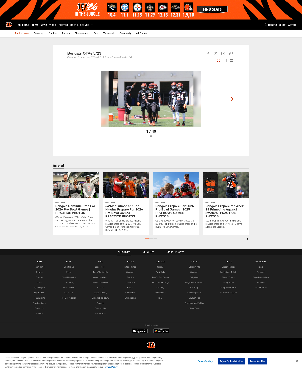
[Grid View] (225, 60)
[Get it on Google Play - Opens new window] (161, 332)
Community (69, 282)
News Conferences (100, 282)
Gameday (130, 272)
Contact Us (39, 308)
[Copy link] (230, 53)
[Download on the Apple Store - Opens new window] (139, 331)
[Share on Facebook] (208, 55)
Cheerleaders (130, 298)
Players (39, 272)
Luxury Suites (228, 282)
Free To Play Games (160, 277)
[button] (147, 239)
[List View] (231, 60)
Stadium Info (194, 267)
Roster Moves (69, 287)
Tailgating (194, 277)
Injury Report (39, 287)
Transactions (39, 298)
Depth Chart (39, 293)
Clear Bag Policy (194, 293)
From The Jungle (100, 272)
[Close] (297, 361)
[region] (151, 361)
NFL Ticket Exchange (160, 282)
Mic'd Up (100, 287)
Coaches (39, 277)
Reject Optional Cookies (231, 361)
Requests (261, 282)
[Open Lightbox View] (151, 106)
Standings (160, 287)
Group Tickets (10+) (228, 287)
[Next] (232, 99)
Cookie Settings (205, 361)
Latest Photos (130, 267)
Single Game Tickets (228, 272)
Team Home (39, 267)
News (260, 267)
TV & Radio (160, 272)
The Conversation (68, 298)
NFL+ (160, 298)
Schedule (160, 267)
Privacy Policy (110, 366)
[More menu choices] (93, 24)
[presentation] (248, 239)
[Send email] (223, 55)
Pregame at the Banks (194, 282)
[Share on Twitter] (215, 55)
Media (68, 272)
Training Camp (39, 303)
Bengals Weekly (100, 293)
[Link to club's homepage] (9, 24)
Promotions (160, 293)
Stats (39, 282)
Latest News (69, 267)
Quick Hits (68, 293)
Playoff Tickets (228, 277)
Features (100, 303)
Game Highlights (100, 277)
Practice (130, 277)
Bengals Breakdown (100, 298)
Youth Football (261, 287)
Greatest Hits (100, 308)
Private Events (194, 308)
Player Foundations (261, 277)
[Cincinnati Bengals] (151, 345)
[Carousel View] (218, 60)
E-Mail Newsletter (69, 277)
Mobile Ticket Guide (228, 293)
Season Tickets (228, 267)
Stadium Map (194, 298)
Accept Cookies (257, 361)
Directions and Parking (194, 303)
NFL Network (100, 313)
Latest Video (100, 267)
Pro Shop (194, 287)
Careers (39, 313)
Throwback (130, 282)
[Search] (265, 24)
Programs (261, 272)
